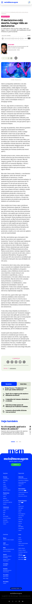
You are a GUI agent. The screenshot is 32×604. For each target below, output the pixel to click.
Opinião (4, 486)
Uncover (20, 523)
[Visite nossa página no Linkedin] (19, 601)
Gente (4, 484)
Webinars (5, 498)
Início (2, 12)
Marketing (5, 480)
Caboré (4, 524)
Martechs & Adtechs (22, 496)
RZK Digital (20, 526)
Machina (20, 517)
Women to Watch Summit (8, 539)
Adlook (19, 530)
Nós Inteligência (21, 513)
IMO (19, 504)
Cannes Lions (6, 508)
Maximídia (5, 520)
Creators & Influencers (23, 492)
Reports (4, 504)
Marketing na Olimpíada (23, 480)
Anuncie (20, 541)
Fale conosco (21, 545)
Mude (19, 525)
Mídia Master (6, 544)
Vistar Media (21, 515)
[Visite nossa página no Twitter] (12, 601)
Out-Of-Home (21, 494)
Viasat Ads (20, 519)
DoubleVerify (21, 528)
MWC (4, 512)
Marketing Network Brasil (8, 549)
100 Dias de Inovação (22, 478)
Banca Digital (6, 500)
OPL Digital (20, 508)
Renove (20, 539)
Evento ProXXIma (7, 518)
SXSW (4, 510)
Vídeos (4, 496)
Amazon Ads (21, 506)
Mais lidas (23, 384)
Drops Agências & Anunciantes (22, 483)
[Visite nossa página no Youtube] (22, 601)
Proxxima (7, 12)
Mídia (4, 482)
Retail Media (21, 490)
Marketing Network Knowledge (7, 556)
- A (3, 58)
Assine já (16, 464)
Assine (19, 537)
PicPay (19, 512)
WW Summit (5, 516)
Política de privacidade (23, 543)
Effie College (5, 578)
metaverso (13, 368)
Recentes (9, 384)
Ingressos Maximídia (20, 554)
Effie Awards (5, 522)
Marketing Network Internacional (7, 571)
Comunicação (6, 478)
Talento (20, 485)
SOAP (19, 502)
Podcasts (5, 494)
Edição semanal (21, 548)
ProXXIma (5, 488)
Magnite (20, 521)
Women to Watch (22, 550)
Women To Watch (6, 490)
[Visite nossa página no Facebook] (9, 601)
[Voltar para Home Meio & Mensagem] (12, 2)
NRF (4, 514)
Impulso (20, 510)
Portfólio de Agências (7, 502)
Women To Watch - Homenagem (7, 560)
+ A (6, 58)
